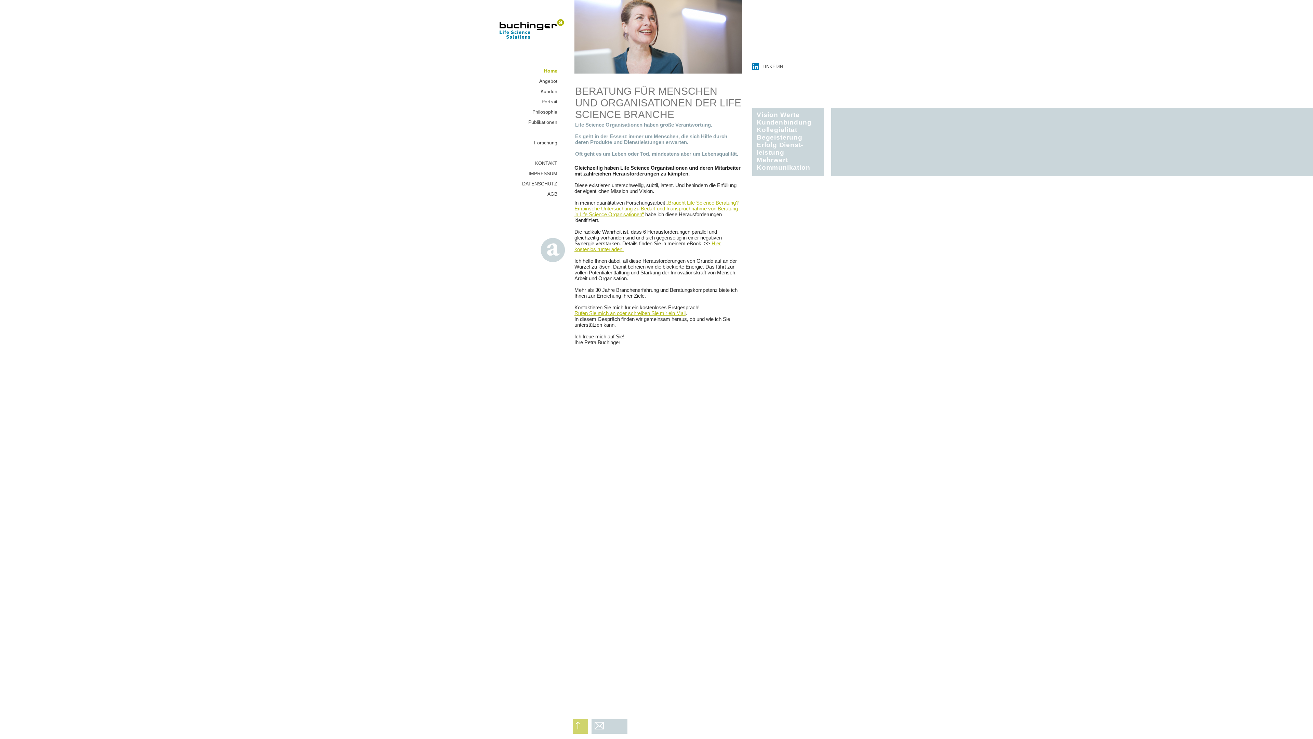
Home (550, 71)
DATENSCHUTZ (539, 183)
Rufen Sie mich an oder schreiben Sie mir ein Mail (630, 313)
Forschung (545, 142)
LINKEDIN (772, 66)
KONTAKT (546, 163)
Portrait (549, 101)
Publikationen (542, 122)
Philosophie (544, 112)
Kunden (549, 91)
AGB (552, 194)
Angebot (548, 81)
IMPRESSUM (543, 173)
